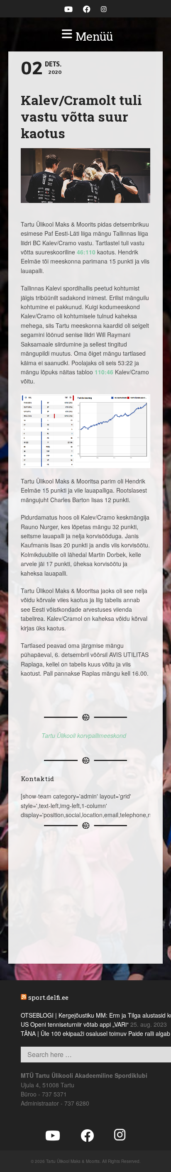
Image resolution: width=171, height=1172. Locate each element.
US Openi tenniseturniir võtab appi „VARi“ (75, 1024)
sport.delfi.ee (48, 997)
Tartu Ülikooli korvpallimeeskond (84, 735)
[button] (85, 36)
